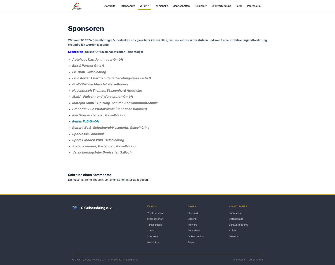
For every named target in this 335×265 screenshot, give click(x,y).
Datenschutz (127, 5)
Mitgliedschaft (155, 218)
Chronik (151, 230)
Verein (145, 5)
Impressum (254, 5)
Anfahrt (233, 230)
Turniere (200, 5)
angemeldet (89, 179)
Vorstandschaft (156, 213)
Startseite (109, 5)
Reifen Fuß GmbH (85, 121)
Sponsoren (153, 236)
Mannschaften (181, 5)
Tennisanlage (154, 224)
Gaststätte (153, 242)
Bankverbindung (221, 5)
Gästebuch (235, 236)
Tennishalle (161, 5)
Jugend (192, 218)
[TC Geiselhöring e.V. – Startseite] (76, 6)
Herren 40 (193, 213)
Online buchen (196, 236)
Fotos (239, 5)
